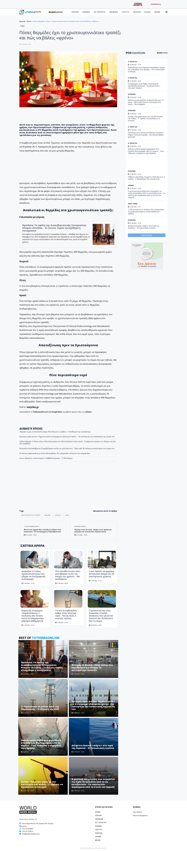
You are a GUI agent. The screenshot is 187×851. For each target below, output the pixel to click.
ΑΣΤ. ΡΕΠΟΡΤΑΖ (99, 12)
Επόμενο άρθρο (80, 526)
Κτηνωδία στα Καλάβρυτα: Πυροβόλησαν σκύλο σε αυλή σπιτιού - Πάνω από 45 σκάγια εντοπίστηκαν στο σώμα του (66, 448)
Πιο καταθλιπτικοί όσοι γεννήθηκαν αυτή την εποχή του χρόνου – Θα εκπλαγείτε (67, 575)
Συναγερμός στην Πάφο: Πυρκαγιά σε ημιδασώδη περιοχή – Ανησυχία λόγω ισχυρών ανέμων (143, 86)
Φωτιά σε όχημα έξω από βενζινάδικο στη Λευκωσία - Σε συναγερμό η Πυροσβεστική (42, 530)
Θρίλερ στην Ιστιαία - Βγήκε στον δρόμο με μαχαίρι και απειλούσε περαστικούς (93, 530)
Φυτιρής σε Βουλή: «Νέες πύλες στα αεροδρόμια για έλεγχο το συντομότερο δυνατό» (92, 668)
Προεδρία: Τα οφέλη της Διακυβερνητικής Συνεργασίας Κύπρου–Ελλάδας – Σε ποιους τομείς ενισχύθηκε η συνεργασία (54, 228)
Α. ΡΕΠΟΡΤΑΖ (132, 62)
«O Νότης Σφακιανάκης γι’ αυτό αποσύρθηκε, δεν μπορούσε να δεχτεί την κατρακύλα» (54, 453)
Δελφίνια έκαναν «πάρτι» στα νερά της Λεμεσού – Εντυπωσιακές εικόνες (93, 746)
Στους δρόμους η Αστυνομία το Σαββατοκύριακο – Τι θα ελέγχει (46, 458)
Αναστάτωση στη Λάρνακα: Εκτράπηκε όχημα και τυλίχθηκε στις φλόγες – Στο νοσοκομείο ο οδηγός (146, 69)
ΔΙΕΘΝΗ (157, 12)
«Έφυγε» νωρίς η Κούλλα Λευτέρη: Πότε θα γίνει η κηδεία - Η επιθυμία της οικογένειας (54, 432)
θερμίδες (47, 515)
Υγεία (29, 21)
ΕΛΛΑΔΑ (147, 12)
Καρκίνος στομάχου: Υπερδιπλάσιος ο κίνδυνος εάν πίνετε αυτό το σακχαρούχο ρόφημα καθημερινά (33, 615)
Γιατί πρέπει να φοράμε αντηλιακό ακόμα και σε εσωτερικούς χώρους (101, 574)
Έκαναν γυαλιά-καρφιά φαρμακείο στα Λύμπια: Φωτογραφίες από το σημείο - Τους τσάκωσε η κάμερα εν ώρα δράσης (41, 744)
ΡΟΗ (135, 53)
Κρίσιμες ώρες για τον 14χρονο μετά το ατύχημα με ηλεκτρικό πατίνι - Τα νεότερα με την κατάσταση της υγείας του (67, 436)
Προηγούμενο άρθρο (32, 526)
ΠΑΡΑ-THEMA (132, 204)
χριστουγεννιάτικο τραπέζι (30, 515)
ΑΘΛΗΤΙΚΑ (137, 12)
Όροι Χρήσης (137, 812)
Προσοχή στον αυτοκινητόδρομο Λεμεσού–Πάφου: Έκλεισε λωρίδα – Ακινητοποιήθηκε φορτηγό (146, 134)
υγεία (67, 515)
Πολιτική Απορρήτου (140, 815)
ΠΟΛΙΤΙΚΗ (75, 12)
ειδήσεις (88, 412)
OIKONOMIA (99, 819)
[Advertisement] (68, 490)
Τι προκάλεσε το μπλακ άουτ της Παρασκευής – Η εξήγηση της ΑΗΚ (40, 708)
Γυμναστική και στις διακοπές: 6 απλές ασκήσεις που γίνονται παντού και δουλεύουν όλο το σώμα (101, 615)
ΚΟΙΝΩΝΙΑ (86, 12)
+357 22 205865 (27, 829)
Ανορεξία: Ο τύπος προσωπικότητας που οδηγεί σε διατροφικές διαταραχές (33, 575)
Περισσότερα (146, 235)
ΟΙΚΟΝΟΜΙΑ (113, 12)
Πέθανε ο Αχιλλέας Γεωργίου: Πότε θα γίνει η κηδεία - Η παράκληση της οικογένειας (146, 178)
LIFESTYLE (125, 12)
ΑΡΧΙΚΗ (97, 812)
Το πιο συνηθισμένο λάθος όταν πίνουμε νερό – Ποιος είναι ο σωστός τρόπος (66, 614)
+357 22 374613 (27, 831)
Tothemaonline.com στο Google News (47, 412)
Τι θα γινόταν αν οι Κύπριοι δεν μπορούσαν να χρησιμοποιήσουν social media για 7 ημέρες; (146, 211)
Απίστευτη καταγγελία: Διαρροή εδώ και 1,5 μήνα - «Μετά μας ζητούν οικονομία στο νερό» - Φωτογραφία (146, 102)
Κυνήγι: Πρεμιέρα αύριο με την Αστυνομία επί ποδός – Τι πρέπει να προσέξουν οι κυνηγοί (42, 784)
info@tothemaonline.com (31, 834)
